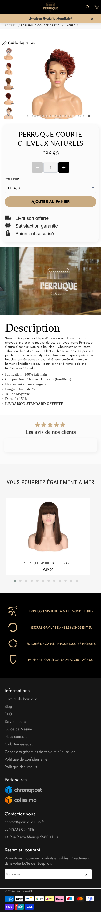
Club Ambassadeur (20, 744)
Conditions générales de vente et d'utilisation (40, 751)
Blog (8, 706)
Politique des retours (21, 766)
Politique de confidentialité (26, 759)
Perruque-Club (26, 891)
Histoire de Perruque (21, 699)
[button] (15, 580)
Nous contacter (17, 736)
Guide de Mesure (18, 729)
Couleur (12, 179)
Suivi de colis (15, 721)
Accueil (11, 25)
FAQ (8, 714)
